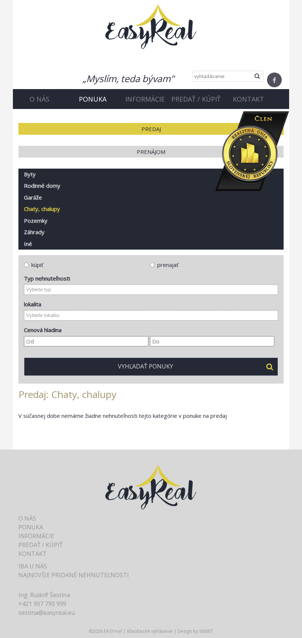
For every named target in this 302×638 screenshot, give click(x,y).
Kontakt (248, 99)
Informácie (145, 99)
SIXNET (206, 631)
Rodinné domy (42, 185)
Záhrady (34, 232)
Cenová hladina (43, 330)
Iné (28, 243)
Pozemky (36, 220)
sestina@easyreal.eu (46, 613)
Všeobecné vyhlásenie (150, 631)
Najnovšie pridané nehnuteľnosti (73, 575)
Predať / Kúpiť (196, 99)
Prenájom (151, 151)
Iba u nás (32, 566)
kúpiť (37, 264)
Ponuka (92, 99)
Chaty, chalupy (42, 208)
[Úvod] (151, 26)
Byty (30, 174)
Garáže (33, 197)
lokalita (32, 304)
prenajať (167, 264)
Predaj (151, 129)
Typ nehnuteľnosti (47, 278)
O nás (39, 99)
